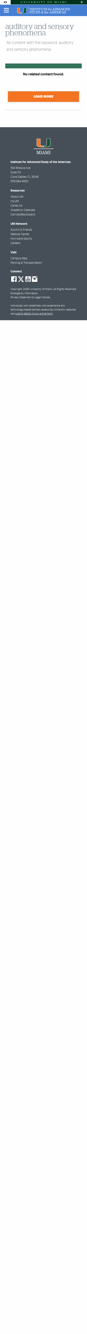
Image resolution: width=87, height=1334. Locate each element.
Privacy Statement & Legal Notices (30, 297)
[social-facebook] (14, 279)
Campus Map (19, 258)
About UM (17, 196)
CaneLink (17, 205)
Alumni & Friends (21, 229)
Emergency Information (24, 293)
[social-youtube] (28, 279)
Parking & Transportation (26, 262)
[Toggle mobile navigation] (6, 10)
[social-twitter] (21, 278)
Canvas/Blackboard (23, 214)
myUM (15, 201)
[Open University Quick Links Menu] (81, 2)
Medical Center (20, 234)
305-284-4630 (19, 181)
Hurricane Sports (21, 238)
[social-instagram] (34, 279)
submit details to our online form (34, 313)
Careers (15, 243)
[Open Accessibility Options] (5, 2)
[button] (77, 1322)
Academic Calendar (23, 210)
